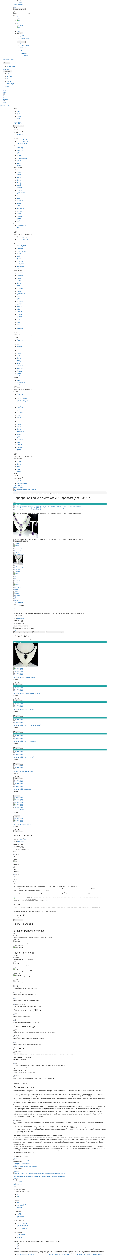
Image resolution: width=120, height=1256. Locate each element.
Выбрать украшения (19, 9)
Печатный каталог (25, 38)
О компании (20, 42)
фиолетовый (20, 618)
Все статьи (16, 1158)
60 (14, 612)
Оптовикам (6, 86)
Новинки (22, 35)
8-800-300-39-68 (17, 2)
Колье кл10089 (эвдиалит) (22, 824)
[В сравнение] (22, 684)
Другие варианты (18, 602)
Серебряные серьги (22, 1223)
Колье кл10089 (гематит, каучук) (24, 677)
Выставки (22, 52)
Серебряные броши (22, 1230)
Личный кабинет (21, 1234)
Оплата (22, 48)
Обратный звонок (18, 4)
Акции (4, 61)
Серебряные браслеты (23, 1227)
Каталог (19, 33)
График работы (24, 55)
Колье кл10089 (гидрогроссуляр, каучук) (27, 693)
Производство (20, 1205)
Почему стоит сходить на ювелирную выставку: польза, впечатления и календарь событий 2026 (39, 1176)
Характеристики (27, 632)
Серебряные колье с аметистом (25, 1154)
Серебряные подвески (23, 1225)
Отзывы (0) (36, 632)
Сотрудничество (24, 45)
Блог (21, 50)
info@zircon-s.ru (17, 1184)
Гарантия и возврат (58, 632)
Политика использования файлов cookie (58, 1254)
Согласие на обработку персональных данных (89, 1254)
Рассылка (19, 1239)
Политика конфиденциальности (25, 1254)
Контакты (5, 88)
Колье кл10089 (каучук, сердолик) (25, 741)
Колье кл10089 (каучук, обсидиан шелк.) (27, 725)
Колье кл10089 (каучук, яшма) (23, 771)
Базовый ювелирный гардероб (21, 1163)
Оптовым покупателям (23, 1218)
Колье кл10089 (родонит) (22, 810)
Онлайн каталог (24, 37)
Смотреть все (17, 122)
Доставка (48, 632)
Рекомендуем (17, 632)
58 (14, 608)
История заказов (21, 1235)
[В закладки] (21, 684)
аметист (20, 617)
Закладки (19, 1237)
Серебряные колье (22, 1228)
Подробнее (16, 630)
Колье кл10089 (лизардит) (22, 789)
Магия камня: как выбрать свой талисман (24, 1170)
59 (14, 610)
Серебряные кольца (22, 1222)
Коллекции (6, 69)
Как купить (23, 47)
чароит (24, 617)
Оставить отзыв (18, 920)
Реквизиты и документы (23, 1204)
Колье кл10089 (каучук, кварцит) (24, 709)
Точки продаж (23, 53)
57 (14, 607)
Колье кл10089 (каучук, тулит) (23, 757)
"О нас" (46, 900)
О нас (21, 44)
